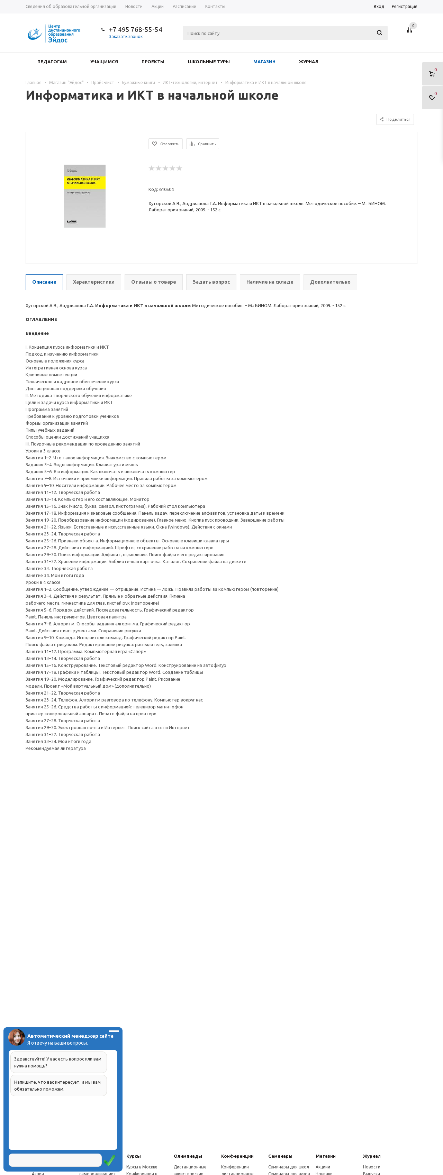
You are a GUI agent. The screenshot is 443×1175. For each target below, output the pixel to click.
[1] (151, 168)
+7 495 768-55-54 (135, 29)
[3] (165, 168)
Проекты (153, 61)
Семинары (280, 1156)
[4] (172, 168)
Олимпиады (188, 1156)
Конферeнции (237, 1156)
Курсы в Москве (141, 1167)
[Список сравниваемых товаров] (410, 32)
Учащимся (104, 61)
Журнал (308, 61)
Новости (371, 1167)
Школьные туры (209, 61)
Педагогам (52, 61)
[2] (158, 168)
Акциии (323, 1167)
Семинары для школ (288, 1167)
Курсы (133, 1156)
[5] (179, 168)
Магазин (264, 61)
